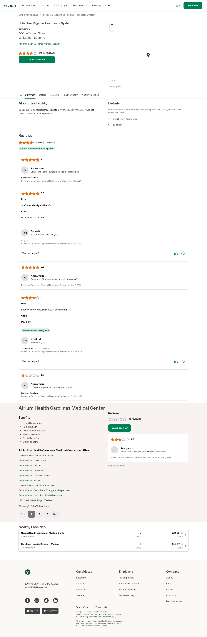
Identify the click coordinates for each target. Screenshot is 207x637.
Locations (45, 5)
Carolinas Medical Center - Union (36, 455)
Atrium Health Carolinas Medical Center (39, 43)
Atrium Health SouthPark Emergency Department (45, 490)
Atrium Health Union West (32, 460)
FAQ (168, 583)
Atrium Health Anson (30, 465)
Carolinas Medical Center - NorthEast (38, 485)
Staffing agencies (128, 589)
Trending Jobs (99, 5)
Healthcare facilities (129, 583)
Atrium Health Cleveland (31, 470)
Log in (177, 5)
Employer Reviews (28, 14)
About (169, 577)
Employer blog (126, 595)
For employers (126, 577)
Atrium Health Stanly (29, 480)
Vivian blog (81, 589)
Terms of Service (104, 616)
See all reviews (116, 465)
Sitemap (80, 595)
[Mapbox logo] (115, 86)
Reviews (54, 94)
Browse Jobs (29, 5)
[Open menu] (21, 95)
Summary (30, 94)
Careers (170, 589)
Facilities (46, 14)
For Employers (61, 5)
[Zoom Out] (112, 29)
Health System (70, 94)
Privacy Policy (87, 616)
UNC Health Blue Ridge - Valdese (36, 500)
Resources (78, 5)
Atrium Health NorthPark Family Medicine (40, 495)
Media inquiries (174, 601)
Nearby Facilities (90, 94)
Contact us (172, 595)
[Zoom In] (112, 24)
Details (42, 94)
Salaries (80, 583)
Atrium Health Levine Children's (35, 475)
